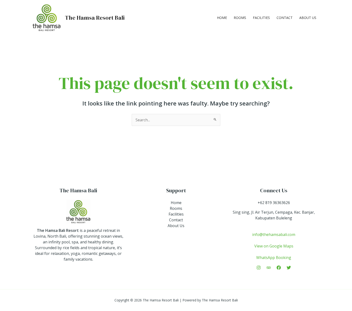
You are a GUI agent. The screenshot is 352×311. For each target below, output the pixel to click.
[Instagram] (258, 267)
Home (222, 17)
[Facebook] (279, 267)
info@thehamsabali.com (273, 234)
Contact (285, 17)
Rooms (240, 17)
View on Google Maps (273, 246)
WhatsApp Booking (273, 257)
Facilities (261, 17)
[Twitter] (289, 267)
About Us (307, 17)
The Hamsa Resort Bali (95, 18)
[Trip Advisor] (269, 267)
